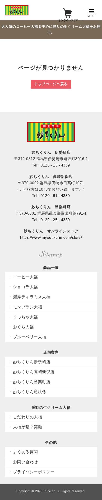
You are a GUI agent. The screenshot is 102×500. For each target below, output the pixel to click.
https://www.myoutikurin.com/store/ (51, 237)
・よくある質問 (23, 451)
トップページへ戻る (50, 83)
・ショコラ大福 (23, 286)
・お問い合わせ (23, 461)
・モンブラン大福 (25, 307)
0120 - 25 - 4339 (55, 220)
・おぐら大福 (21, 326)
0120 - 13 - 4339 (55, 165)
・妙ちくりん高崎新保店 (31, 371)
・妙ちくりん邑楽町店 (29, 381)
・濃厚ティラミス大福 (29, 296)
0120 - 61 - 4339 (55, 196)
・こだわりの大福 (25, 416)
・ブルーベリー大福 (27, 336)
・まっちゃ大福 (23, 317)
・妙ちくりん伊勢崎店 (29, 362)
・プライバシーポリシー (31, 471)
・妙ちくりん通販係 (27, 391)
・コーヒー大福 (23, 277)
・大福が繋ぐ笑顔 (25, 426)
